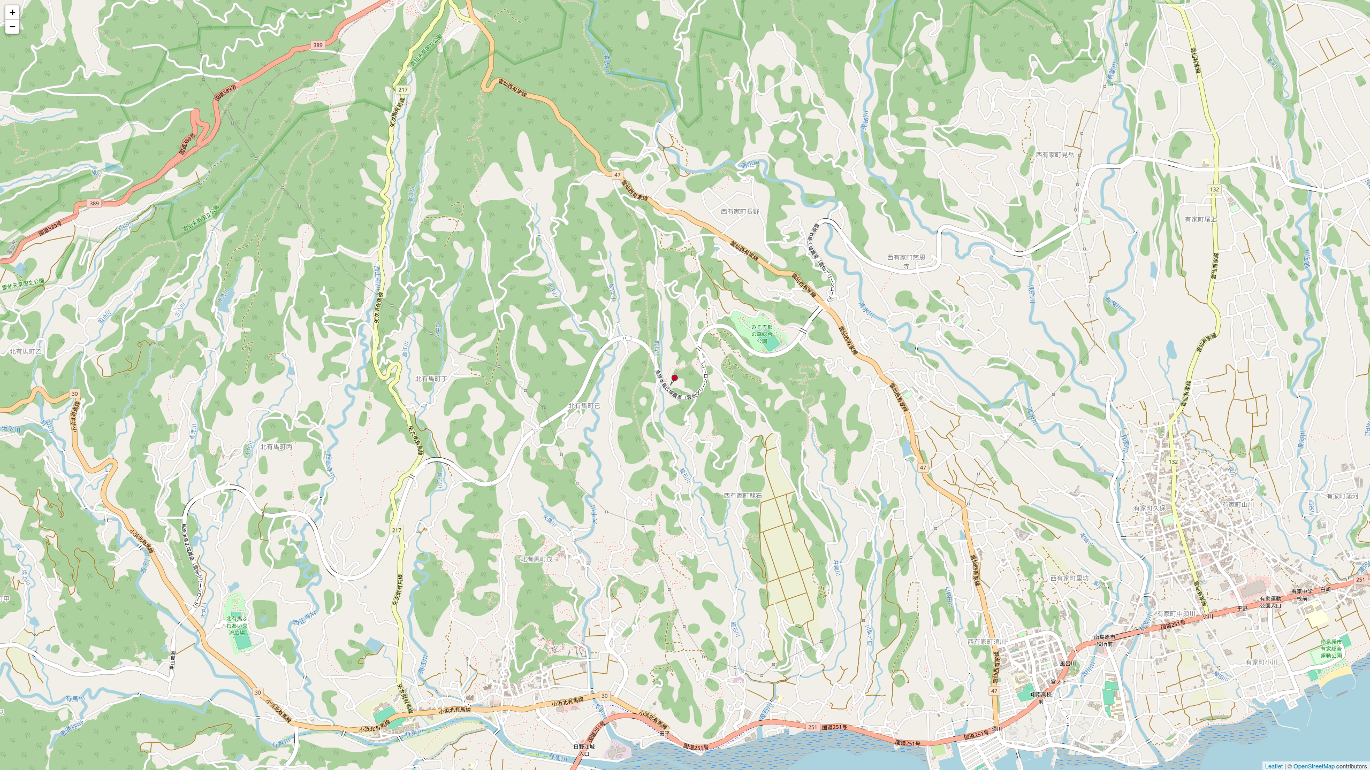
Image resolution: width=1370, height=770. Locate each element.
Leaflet (1274, 765)
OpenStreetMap (1314, 765)
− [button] (13, 26)
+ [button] (13, 12)
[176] (673, 380)
